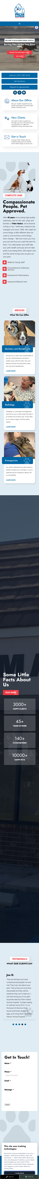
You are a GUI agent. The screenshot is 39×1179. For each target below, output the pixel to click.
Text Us (30, 1177)
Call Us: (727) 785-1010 (19, 75)
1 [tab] (13, 1024)
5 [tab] (25, 1024)
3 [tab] (19, 1024)
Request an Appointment (19, 87)
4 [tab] (22, 1024)
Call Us (11, 1177)
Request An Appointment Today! (19, 52)
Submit (7, 1104)
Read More (11, 692)
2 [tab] (16, 1024)
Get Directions (19, 81)
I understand (19, 1173)
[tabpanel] (20, 996)
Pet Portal (19, 56)
